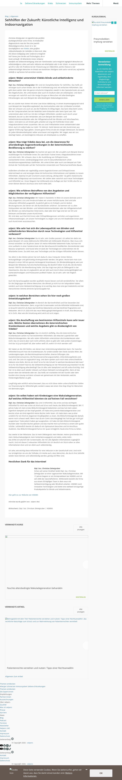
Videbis (26, 48)
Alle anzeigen (80, 528)
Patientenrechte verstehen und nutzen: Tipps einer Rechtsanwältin (40, 668)
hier (105, 108)
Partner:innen (5, 697)
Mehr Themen (93, 3)
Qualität (3, 705)
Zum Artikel (18, 676)
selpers (30, 743)
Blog (6, 16)
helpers (3, 728)
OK (101, 773)
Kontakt (3, 731)
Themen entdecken (7, 684)
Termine (3, 723)
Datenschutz (5, 736)
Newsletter (4, 726)
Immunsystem (75, 3)
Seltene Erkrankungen (35, 3)
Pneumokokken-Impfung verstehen (103, 40)
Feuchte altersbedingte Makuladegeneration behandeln (34, 588)
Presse (2, 710)
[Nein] (86, 769)
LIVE (8, 728)
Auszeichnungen (6, 699)
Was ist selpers (6, 707)
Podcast (3, 720)
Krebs (50, 3)
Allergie (3, 686)
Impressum (4, 733)
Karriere (3, 712)
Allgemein (14, 16)
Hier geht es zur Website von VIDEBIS (23, 495)
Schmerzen (61, 3)
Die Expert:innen (6, 692)
